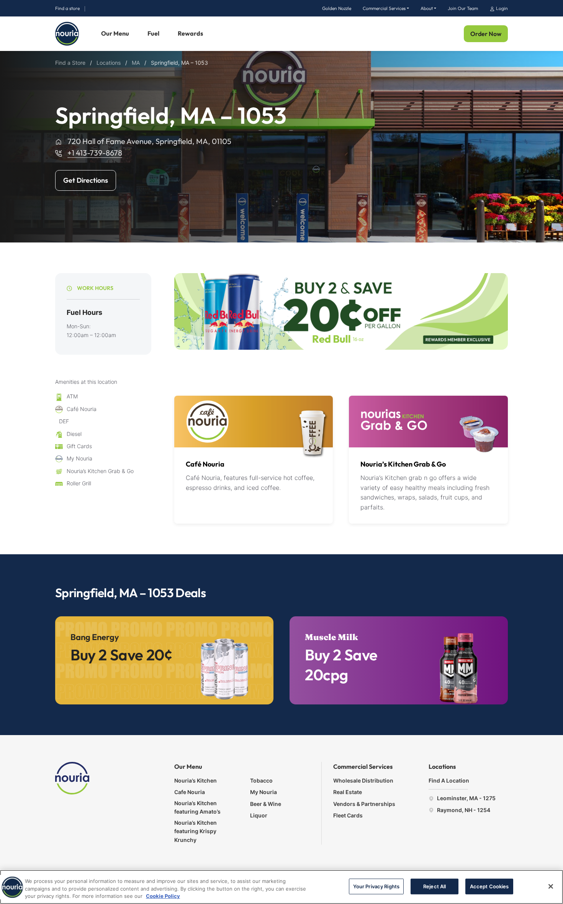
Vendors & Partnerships (364, 804)
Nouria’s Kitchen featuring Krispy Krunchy (195, 831)
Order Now (485, 34)
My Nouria (263, 792)
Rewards (190, 33)
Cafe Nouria (189, 792)
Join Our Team (463, 8)
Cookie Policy (163, 896)
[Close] (550, 886)
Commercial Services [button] (384, 8)
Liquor (258, 815)
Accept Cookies (489, 886)
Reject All (434, 886)
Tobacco (261, 780)
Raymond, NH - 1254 (463, 810)
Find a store (67, 8)
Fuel (153, 33)
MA (136, 62)
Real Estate (347, 792)
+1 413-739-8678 (94, 152)
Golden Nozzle (336, 8)
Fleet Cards (348, 815)
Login (501, 8)
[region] (281, 887)
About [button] (427, 8)
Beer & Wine (265, 804)
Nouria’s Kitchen (195, 780)
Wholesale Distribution (363, 780)
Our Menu (115, 33)
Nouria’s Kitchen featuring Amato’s (197, 807)
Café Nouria (205, 464)
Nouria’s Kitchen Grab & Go (403, 464)
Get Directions (85, 180)
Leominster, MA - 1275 (466, 798)
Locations (109, 62)
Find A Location (449, 780)
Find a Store (70, 62)
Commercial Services (363, 766)
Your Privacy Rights (376, 886)
